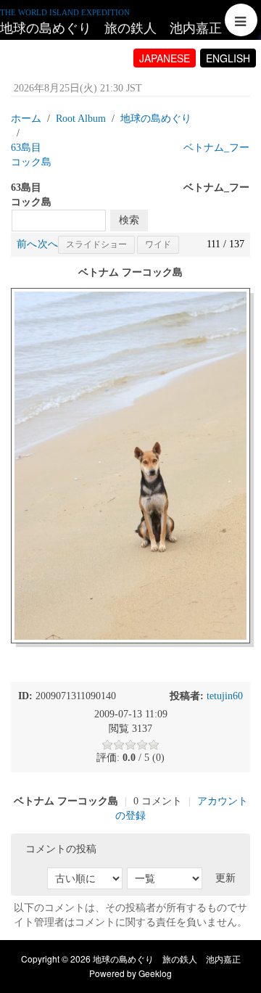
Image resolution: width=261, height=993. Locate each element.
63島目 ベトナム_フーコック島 (130, 155)
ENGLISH (228, 58)
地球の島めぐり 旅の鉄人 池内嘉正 (111, 28)
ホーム (26, 118)
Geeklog (155, 973)
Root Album (81, 118)
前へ (27, 244)
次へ (48, 244)
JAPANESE (164, 58)
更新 (225, 878)
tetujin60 (225, 696)
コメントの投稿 (60, 849)
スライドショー (96, 244)
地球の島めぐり (155, 118)
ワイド (158, 244)
